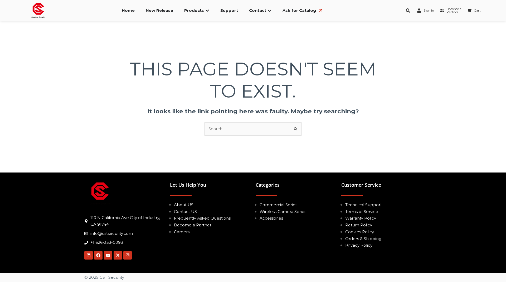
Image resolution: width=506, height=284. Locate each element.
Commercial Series (278, 204)
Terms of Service (361, 211)
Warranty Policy (360, 218)
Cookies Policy (359, 231)
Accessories (271, 218)
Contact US (185, 211)
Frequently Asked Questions (202, 218)
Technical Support (363, 204)
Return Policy (358, 224)
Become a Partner (192, 224)
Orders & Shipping (363, 238)
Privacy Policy (358, 245)
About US (183, 204)
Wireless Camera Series (283, 211)
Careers (181, 231)
